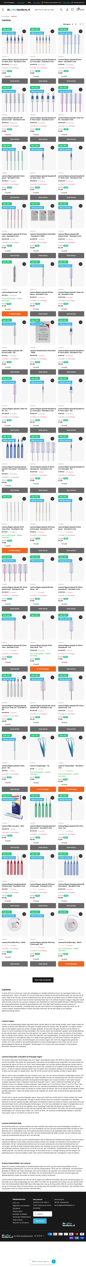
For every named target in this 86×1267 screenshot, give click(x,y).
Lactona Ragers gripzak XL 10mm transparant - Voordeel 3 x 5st (70, 588)
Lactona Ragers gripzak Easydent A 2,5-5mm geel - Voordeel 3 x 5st (43, 410)
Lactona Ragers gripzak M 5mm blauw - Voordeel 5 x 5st (69, 60)
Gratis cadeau (17, 1220)
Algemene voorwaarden (21, 1205)
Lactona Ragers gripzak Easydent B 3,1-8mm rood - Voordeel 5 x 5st (15, 60)
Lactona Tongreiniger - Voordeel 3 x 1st (70, 767)
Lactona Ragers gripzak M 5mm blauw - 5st (41, 588)
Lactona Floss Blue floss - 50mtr (14, 942)
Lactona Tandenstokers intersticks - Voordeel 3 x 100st (43, 235)
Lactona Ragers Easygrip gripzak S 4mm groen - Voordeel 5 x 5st (43, 827)
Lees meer (21, 2)
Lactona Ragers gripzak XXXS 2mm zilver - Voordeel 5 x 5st (13, 528)
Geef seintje (14, 81)
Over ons (16, 1203)
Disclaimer (16, 1208)
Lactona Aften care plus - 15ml (13, 826)
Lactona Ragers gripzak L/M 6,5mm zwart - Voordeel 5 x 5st (13, 119)
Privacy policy (17, 1211)
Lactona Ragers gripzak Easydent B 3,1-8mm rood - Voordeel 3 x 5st (71, 177)
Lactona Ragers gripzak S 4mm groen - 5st (13, 767)
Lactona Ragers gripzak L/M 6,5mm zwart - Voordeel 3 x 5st (69, 235)
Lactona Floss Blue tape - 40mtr (69, 942)
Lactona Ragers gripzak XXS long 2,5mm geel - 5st (42, 943)
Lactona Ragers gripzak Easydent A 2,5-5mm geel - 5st (71, 468)
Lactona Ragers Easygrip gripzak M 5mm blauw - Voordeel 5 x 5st (71, 885)
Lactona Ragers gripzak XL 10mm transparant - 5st (70, 646)
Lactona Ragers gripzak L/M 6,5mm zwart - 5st (12, 351)
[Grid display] (80, 24)
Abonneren (39, 1221)
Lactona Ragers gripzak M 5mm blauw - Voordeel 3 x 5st (41, 293)
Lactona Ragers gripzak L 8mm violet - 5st (15, 410)
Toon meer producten (43, 980)
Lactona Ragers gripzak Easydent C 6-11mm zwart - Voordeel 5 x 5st (43, 119)
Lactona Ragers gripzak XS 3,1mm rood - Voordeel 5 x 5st (14, 235)
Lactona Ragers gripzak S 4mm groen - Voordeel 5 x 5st (13, 177)
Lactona (4, 56)
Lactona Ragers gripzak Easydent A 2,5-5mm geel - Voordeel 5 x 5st (43, 60)
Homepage (5, 16)
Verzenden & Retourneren (22, 1217)
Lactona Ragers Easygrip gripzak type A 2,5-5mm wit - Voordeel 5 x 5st (14, 707)
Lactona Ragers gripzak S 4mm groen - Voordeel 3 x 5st (69, 528)
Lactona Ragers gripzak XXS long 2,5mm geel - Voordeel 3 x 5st (42, 885)
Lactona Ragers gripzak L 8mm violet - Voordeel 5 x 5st (71, 119)
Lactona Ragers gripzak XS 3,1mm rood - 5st (70, 827)
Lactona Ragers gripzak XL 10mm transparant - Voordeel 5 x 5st (42, 468)
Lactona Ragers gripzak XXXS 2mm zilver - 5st (41, 646)
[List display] (83, 24)
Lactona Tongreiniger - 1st (39, 766)
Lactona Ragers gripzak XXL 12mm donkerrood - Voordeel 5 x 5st (14, 588)
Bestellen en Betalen (20, 1214)
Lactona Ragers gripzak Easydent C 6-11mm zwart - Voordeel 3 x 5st (71, 351)
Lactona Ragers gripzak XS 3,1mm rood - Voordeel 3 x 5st (14, 646)
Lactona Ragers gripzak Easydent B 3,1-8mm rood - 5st (43, 177)
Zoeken (61, 9)
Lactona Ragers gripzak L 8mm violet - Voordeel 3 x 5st (71, 293)
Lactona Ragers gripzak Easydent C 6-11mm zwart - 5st (71, 410)
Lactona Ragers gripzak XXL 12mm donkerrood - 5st (71, 707)
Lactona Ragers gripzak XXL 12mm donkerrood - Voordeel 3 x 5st (42, 707)
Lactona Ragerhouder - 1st (11, 292)
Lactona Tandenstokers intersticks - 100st (43, 351)
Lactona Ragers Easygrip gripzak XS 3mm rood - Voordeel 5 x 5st (14, 885)
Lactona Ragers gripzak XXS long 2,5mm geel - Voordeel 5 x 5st (42, 528)
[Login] (67, 9)
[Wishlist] (72, 9)
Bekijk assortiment (3, 10)
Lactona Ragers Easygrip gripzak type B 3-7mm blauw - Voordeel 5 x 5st (14, 469)
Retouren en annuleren (21, 1223)
